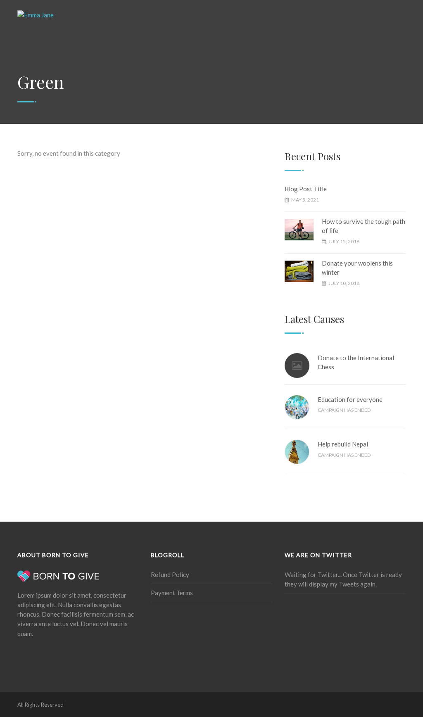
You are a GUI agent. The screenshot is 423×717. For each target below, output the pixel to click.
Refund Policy (170, 574)
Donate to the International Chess (356, 362)
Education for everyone (350, 399)
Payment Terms (172, 592)
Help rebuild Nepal (343, 444)
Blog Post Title (306, 188)
